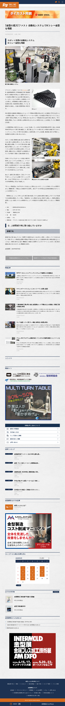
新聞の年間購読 (14, 428)
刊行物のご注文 (14, 432)
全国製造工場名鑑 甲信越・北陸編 (24, 597)
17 (22, 575)
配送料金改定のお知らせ (13, 628)
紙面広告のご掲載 (15, 439)
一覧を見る (56, 591)
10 (22, 571)
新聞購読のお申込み (48, 704)
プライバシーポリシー (22, 690)
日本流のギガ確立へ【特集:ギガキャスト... (27, 490)
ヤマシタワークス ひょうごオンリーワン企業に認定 (32, 289)
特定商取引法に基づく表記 (34, 695)
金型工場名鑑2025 (19, 606)
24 (23, 578)
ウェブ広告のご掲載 (15, 435)
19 (32, 575)
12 (32, 571)
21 (42, 575)
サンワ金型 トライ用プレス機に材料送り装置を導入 (32, 322)
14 (42, 571)
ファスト (25, 90)
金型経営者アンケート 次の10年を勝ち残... (27, 454)
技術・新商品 (31, 684)
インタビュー (23, 684)
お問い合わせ (14, 442)
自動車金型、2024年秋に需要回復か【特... (26, 472)
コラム (16, 509)
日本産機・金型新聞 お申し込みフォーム (23, 692)
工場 (19, 34)
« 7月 (19, 585)
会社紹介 (12, 690)
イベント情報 (56, 684)
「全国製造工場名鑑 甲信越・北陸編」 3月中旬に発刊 (19, 621)
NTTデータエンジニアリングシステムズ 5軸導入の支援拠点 (35, 273)
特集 (17, 684)
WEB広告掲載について (48, 692)
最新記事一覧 (10, 684)
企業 (16, 34)
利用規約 (31, 690)
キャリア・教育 (47, 684)
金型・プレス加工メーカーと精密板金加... (26, 463)
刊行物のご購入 (37, 692)
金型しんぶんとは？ (20, 505)
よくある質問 (39, 690)
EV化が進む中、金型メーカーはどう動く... (27, 481)
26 (32, 578)
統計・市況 (39, 684)
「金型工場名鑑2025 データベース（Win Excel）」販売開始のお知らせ (23, 625)
